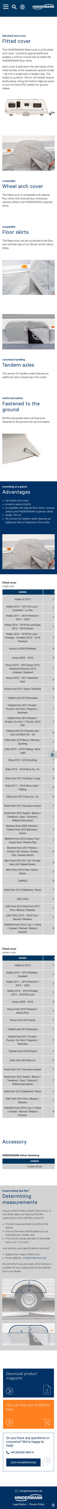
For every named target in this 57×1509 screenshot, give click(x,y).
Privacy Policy (36, 1504)
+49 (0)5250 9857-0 (22, 1452)
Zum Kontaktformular (23, 1462)
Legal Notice (19, 1504)
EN (22, 20)
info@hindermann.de (34, 1257)
